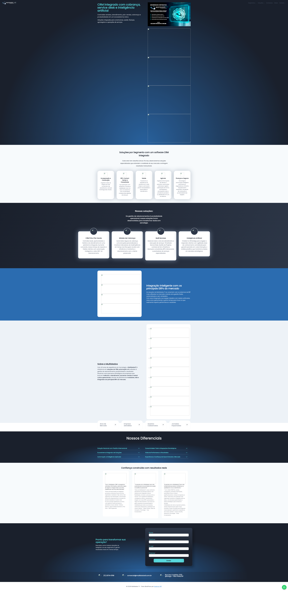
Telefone (152, 539)
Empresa (152, 553)
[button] (284, 587)
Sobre (276, 3)
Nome (151, 533)
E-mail (151, 546)
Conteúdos (269, 3)
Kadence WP (158, 586)
